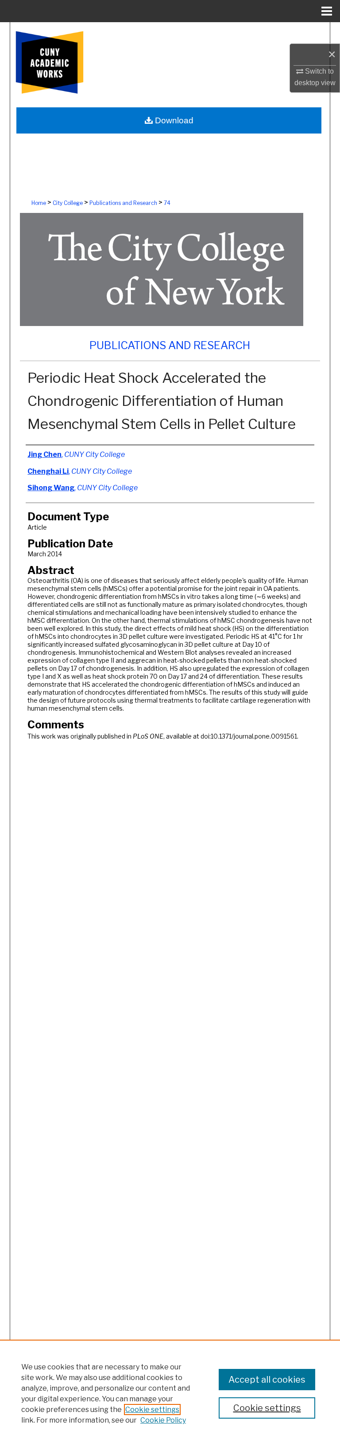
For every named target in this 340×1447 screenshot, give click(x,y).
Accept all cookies (266, 1379)
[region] (170, 1393)
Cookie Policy (163, 1420)
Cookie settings (152, 1409)
